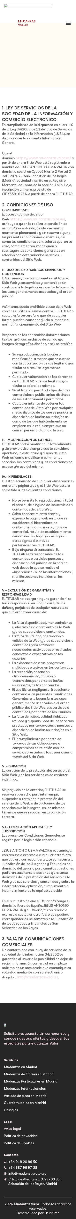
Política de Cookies (19, 1143)
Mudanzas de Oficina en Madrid (29, 1074)
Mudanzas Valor (26, 22)
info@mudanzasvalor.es (37, 976)
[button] (68, 23)
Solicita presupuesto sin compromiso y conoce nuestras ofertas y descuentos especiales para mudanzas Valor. (37, 1038)
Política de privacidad (21, 1136)
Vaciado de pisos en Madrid (25, 1095)
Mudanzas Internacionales (25, 1088)
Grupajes (11, 1110)
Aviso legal (12, 1128)
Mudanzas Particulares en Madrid (30, 1081)
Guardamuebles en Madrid (25, 1102)
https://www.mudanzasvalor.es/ (43, 157)
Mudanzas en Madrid (20, 1067)
